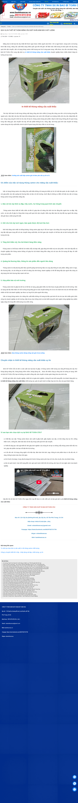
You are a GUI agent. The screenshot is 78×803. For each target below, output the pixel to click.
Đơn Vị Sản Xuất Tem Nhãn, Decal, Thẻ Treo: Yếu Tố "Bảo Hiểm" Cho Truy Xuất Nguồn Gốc (24, 565)
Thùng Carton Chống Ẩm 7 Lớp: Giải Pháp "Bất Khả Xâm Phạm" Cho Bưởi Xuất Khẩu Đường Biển (26, 568)
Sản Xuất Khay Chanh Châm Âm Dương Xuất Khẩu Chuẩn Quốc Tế (19, 581)
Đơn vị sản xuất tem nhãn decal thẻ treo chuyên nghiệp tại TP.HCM (19, 579)
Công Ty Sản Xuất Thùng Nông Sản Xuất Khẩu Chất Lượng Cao (18, 587)
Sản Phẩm (22, 1)
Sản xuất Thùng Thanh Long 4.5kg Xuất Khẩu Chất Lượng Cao (18, 593)
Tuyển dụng (66, 1)
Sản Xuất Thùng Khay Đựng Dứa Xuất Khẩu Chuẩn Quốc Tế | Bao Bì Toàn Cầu (21, 582)
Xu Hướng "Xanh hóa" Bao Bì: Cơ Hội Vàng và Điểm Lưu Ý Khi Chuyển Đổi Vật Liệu (22, 563)
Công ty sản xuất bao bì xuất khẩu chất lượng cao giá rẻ (16, 576)
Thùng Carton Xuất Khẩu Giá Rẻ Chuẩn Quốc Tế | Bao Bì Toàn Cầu (18, 586)
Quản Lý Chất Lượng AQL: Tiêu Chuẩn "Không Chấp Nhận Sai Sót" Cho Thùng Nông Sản (24, 564)
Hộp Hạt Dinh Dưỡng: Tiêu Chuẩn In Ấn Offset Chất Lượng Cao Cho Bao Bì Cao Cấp (22, 570)
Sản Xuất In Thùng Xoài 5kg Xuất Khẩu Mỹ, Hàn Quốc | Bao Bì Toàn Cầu (20, 592)
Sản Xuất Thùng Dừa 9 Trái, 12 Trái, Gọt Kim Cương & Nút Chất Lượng (19, 594)
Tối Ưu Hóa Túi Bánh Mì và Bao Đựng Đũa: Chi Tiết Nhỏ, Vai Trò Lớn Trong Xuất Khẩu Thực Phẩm (26, 567)
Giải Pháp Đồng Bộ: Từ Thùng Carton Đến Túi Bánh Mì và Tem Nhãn (19, 575)
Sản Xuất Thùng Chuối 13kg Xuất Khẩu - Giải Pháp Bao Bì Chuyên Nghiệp (20, 596)
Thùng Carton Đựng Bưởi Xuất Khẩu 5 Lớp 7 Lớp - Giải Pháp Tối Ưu (19, 590)
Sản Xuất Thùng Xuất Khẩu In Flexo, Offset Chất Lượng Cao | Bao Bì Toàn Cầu (21, 589)
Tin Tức (46, 1)
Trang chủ (4, 1)
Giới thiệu (13, 1)
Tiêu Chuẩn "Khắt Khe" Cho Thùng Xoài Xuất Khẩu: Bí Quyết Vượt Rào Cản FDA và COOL (24, 571)
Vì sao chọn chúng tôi (34, 1)
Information (55, 1)
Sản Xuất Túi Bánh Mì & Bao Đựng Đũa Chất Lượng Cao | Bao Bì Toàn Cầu (20, 585)
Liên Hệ (74, 1)
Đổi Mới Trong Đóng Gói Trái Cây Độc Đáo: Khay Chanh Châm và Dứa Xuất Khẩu (22, 572)
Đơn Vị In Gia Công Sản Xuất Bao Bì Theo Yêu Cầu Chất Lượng (18, 583)
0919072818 (68, 24)
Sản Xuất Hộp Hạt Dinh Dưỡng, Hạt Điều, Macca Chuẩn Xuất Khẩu (18, 578)
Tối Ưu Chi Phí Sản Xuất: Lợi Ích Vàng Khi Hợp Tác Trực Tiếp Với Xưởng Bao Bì (21, 574)
